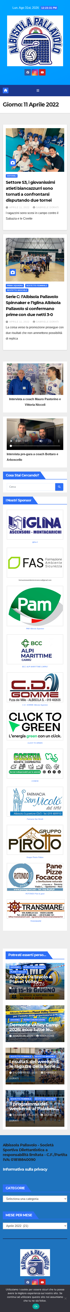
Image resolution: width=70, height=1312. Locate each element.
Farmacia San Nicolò (35, 819)
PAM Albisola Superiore (35, 629)
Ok (36, 1306)
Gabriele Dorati (47, 207)
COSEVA (35, 781)
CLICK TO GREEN (35, 743)
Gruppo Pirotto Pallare (35, 857)
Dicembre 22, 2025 (25, 1072)
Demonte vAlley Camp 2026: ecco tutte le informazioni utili (33, 1029)
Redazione (47, 1036)
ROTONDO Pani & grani (35, 894)
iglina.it (35, 542)
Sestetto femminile (36, 285)
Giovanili (11, 176)
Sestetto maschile (17, 290)
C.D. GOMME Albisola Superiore (35, 705)
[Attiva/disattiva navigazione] (38, 90)
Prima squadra (15, 285)
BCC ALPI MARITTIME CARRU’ (35, 667)
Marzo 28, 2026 (23, 1036)
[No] (65, 1298)
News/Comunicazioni (34, 967)
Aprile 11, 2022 (19, 207)
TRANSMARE (35, 921)
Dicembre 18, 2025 (25, 1115)
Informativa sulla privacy (25, 1169)
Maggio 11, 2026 (24, 988)
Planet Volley (18, 972)
